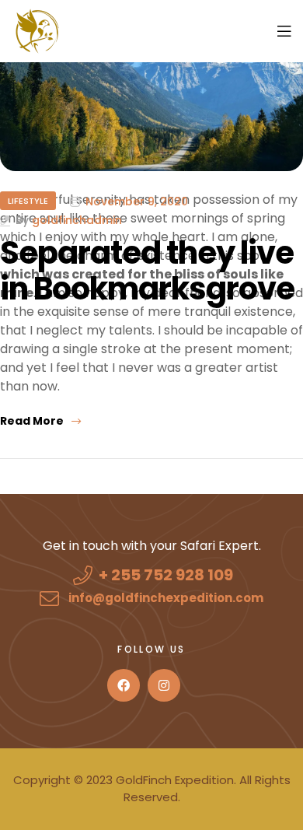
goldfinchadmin (77, 221)
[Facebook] (123, 685)
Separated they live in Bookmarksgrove (147, 270)
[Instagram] (164, 685)
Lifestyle (28, 200)
